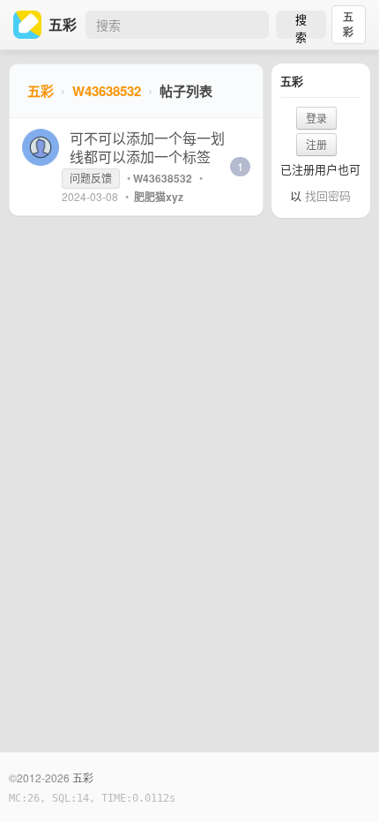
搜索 (301, 25)
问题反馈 (91, 177)
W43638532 (106, 91)
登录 (316, 117)
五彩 (348, 24)
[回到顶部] (342, 781)
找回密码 (328, 195)
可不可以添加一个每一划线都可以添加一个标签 (147, 147)
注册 (316, 144)
